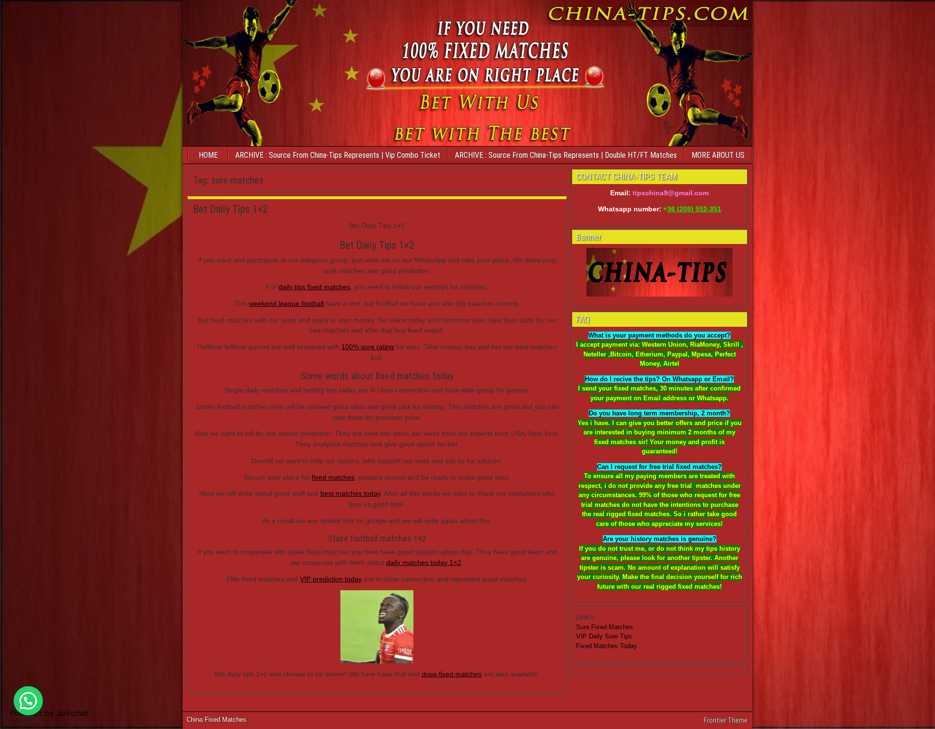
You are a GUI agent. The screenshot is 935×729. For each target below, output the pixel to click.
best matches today (350, 493)
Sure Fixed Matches (604, 627)
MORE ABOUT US (718, 155)
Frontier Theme (726, 720)
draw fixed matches (452, 674)
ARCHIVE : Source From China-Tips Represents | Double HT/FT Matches (566, 155)
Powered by (49, 713)
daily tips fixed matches (314, 287)
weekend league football (286, 303)
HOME (208, 155)
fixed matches (333, 477)
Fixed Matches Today (606, 646)
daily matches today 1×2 (423, 562)
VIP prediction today (331, 579)
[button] (28, 700)
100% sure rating (367, 347)
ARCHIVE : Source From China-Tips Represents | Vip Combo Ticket (337, 155)
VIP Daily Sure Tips (604, 636)
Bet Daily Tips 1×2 (230, 209)
